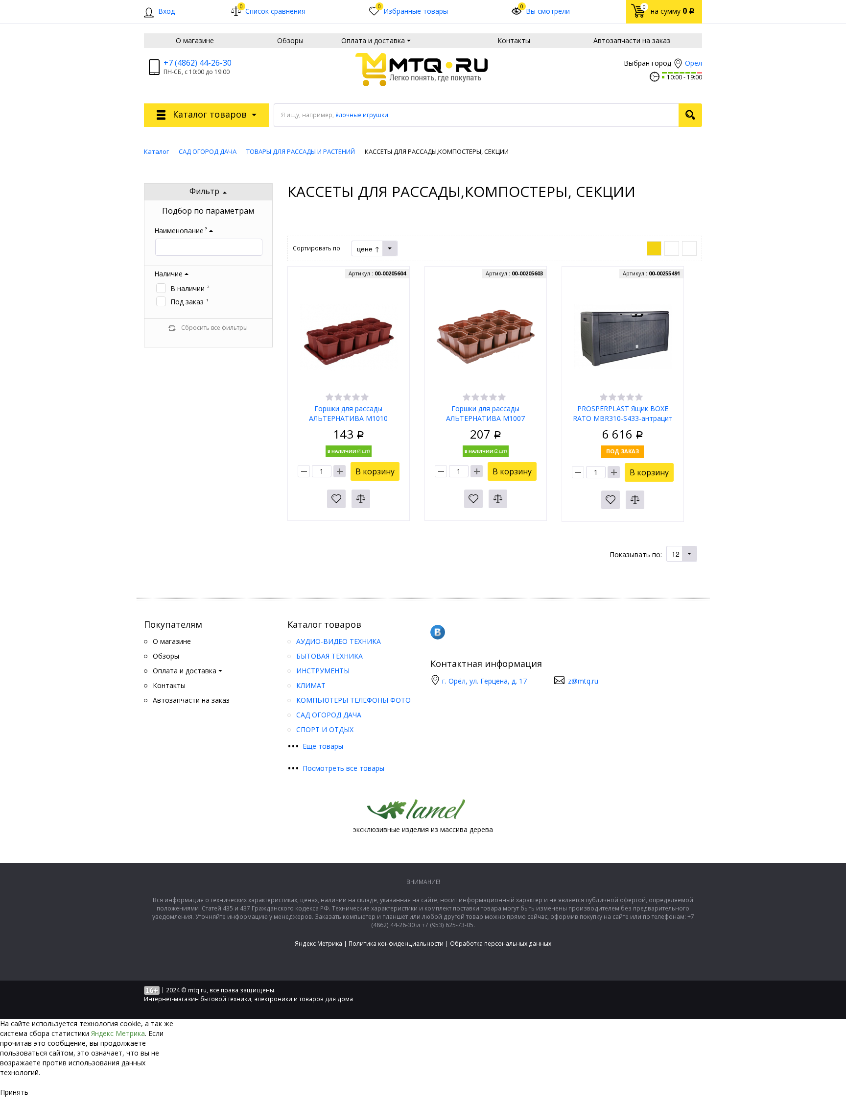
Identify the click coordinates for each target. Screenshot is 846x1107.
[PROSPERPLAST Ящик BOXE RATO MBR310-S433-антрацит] (623, 336)
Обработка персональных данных (500, 943)
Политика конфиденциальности (396, 943)
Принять (14, 1092)
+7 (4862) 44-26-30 (198, 62)
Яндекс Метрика (318, 943)
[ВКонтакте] (437, 632)
